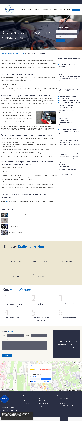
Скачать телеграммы (66, 174)
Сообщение (5, 339)
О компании (54, 9)
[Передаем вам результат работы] (68, 313)
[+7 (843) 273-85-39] (66, 338)
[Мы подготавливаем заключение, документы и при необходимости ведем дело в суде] (41, 313)
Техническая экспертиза (18, 53)
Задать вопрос (76, 9)
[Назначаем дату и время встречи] (68, 298)
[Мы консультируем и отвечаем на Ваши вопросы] (41, 298)
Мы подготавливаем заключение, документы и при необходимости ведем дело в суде (41, 319)
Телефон (28, 335)
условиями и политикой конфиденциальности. (14, 351)
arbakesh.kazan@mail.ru (71, 349)
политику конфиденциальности (53, 418)
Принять (64, 419)
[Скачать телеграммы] (59, 175)
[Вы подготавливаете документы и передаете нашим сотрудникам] (14, 313)
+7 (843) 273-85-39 (66, 341)
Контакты (68, 9)
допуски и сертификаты (40, 185)
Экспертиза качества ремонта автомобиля (18, 214)
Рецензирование (47, 9)
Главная (3, 53)
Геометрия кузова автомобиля (15, 220)
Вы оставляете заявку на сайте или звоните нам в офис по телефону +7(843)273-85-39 (14, 304)
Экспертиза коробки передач (15, 232)
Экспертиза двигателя (13, 226)
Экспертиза (29, 9)
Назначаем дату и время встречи (68, 303)
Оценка (23, 9)
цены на (7, 201)
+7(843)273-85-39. (5, 202)
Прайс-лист (62, 9)
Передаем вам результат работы (68, 317)
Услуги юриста (38, 9)
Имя (4, 335)
